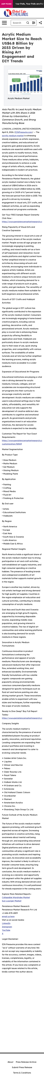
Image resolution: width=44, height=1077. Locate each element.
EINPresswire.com (23, 132)
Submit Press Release (22, 1067)
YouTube (6, 930)
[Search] (28, 23)
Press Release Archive (26, 1062)
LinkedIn (6, 923)
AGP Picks (6, 4)
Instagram (7, 927)
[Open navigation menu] (4, 22)
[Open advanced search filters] (34, 23)
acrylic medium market (13, 135)
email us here (8, 916)
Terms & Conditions (22, 1073)
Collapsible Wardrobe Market (16, 897)
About (10, 1062)
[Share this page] (40, 22)
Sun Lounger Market (11, 901)
